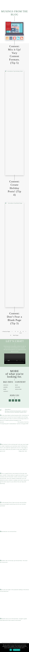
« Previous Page (6, 331)
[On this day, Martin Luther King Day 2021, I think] (14, 429)
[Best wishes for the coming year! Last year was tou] (14, 458)
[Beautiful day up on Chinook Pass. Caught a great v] (14, 632)
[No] (27, 647)
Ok (10, 649)
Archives (17, 387)
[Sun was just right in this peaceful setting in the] (14, 603)
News (4, 389)
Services (5, 385)
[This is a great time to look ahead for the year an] (14, 487)
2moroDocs (13, 4)
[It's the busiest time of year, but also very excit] (14, 516)
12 (10, 335)
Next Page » (16, 335)
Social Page (18, 389)
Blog (16, 385)
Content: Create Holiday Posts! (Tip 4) (14, 188)
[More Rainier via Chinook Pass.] (14, 545)
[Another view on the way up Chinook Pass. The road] (14, 574)
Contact (5, 391)
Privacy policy (16, 649)
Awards (5, 387)
